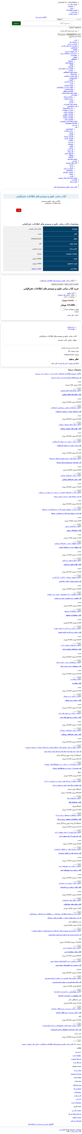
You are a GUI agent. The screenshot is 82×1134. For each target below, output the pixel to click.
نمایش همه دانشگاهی (70, 72)
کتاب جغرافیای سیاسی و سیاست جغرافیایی (68, 411)
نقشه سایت (77, 1077)
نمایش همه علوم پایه (70, 104)
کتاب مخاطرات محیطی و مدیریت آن (69, 819)
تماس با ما (77, 1070)
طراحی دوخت (68, 136)
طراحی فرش (68, 138)
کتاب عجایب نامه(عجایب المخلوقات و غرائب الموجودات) (66, 1029)
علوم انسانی (73, 78)
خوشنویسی (69, 129)
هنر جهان (70, 151)
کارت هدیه (77, 1095)
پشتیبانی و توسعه (75, 1129)
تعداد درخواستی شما (72, 309)
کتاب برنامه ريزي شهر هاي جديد (70, 717)
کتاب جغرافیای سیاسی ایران (71, 649)
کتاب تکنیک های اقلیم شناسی (71, 394)
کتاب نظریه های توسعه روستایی (70, 428)
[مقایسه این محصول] (74, 609)
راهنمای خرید (76, 1055)
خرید (76, 311)
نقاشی (71, 146)
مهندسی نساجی (68, 117)
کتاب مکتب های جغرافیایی (72, 904)
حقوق (75, 57)
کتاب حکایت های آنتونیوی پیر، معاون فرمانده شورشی (66, 982)
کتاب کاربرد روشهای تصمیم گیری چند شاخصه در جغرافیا (66, 513)
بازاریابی (78, 1099)
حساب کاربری (76, 1110)
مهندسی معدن (68, 114)
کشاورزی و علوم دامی (65, 68)
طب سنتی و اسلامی (70, 76)
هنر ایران (70, 149)
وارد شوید (72, 363)
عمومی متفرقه (68, 172)
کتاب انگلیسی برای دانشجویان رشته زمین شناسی (67, 598)
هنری (71, 176)
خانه (75, 40)
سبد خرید (61, 34)
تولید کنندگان (77, 1085)
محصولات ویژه (76, 1102)
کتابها (71, 64)
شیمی (71, 100)
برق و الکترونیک (68, 108)
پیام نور (74, 161)
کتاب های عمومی (71, 163)
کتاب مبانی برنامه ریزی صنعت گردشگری (69, 445)
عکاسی (70, 140)
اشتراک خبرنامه (76, 1121)
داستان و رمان (68, 168)
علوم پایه (74, 95)
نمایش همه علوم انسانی (69, 93)
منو (71, 36)
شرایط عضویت (76, 1059)
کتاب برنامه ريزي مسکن (73, 700)
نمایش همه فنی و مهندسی (68, 121)
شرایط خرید (77, 1062)
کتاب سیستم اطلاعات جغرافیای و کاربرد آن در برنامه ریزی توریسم (66, 377)
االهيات (71, 80)
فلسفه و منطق (68, 91)
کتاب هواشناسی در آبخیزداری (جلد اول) (69, 996)
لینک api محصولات (71, 123)
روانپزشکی (73, 74)
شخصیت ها (77, 1088)
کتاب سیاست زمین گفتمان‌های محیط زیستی (68, 965)
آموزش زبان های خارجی (69, 46)
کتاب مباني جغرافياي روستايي (71, 734)
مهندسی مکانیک (68, 115)
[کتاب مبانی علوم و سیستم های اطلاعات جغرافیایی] (57, 280)
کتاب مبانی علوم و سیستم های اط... (65, 187)
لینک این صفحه (36, 268)
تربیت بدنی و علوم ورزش (68, 53)
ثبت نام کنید (63, 363)
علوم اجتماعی (68, 85)
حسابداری (74, 55)
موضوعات (77, 1092)
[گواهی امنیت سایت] (41, 1124)
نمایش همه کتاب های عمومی (67, 178)
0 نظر (77, 315)
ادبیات (71, 165)
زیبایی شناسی (68, 131)
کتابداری (74, 180)
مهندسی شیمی (68, 112)
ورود (71, 8)
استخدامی (74, 47)
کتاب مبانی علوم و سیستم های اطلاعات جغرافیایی (56, 1044)
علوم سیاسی (69, 89)
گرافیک (70, 157)
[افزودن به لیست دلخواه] (76, 609)
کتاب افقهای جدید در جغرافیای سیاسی (70, 547)
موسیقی (70, 144)
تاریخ (71, 83)
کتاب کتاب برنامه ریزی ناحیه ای (70, 887)
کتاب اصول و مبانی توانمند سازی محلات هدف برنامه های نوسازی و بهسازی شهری (62, 751)
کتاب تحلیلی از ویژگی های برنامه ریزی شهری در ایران (66, 785)
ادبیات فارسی (68, 81)
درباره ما (78, 1052)
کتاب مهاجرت (76, 683)
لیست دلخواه (77, 1117)
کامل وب (62, 1129)
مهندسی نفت (68, 119)
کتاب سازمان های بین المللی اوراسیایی (69, 853)
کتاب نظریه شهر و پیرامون (72, 564)
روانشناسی (69, 170)
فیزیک (71, 102)
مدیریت (74, 125)
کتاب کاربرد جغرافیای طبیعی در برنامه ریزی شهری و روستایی (67, 496)
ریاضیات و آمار (68, 97)
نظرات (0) (71, 329)
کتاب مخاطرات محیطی (73, 615)
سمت (69, 293)
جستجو (60, 19)
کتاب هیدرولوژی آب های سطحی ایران (70, 836)
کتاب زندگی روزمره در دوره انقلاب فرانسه (68, 1012)
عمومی (70, 70)
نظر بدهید (70, 315)
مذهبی (71, 174)
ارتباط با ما (73, 42)
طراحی (70, 134)
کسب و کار (73, 181)
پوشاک (71, 155)
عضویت (70, 6)
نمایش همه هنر (72, 159)
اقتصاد (75, 49)
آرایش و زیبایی (72, 44)
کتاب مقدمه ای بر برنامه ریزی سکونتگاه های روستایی (66, 768)
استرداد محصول (76, 1074)
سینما (71, 132)
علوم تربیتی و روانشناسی (64, 87)
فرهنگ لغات (69, 63)
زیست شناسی (68, 98)
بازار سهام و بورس (71, 51)
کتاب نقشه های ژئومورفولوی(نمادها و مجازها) (69, 462)
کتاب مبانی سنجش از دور (72, 952)
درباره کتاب (71, 327)
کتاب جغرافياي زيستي (73, 530)
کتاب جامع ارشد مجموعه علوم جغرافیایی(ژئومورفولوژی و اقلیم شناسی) (64, 934)
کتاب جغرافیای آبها (75, 802)
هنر (76, 127)
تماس (73, 34)
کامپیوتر (70, 66)
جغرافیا (70, 61)
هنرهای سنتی (68, 153)
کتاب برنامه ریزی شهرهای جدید (70, 870)
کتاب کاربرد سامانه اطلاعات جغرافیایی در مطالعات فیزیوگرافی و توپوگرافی (64, 918)
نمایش (71, 148)
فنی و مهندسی (72, 106)
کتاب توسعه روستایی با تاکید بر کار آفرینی (70, 581)
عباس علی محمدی (64, 295)
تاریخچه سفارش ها (75, 1114)
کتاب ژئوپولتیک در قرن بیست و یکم (71, 666)
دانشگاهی (74, 59)
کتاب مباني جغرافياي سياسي (71, 479)
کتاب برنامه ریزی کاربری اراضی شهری (69, 632)
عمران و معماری (67, 110)
